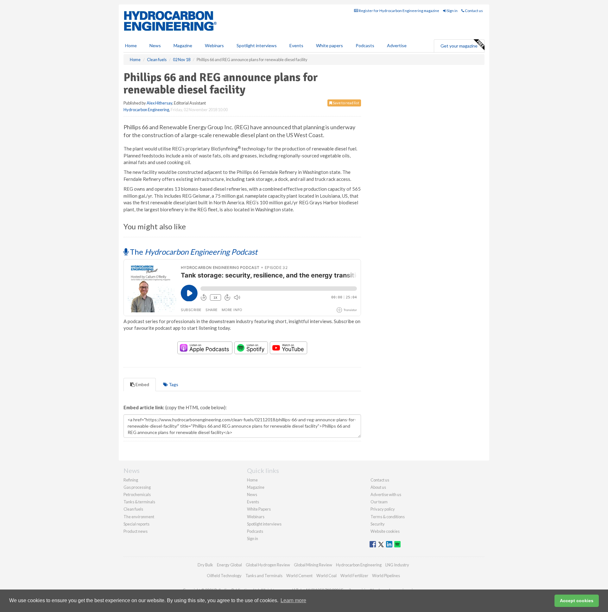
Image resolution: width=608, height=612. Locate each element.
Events (296, 45)
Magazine (183, 45)
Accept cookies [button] (576, 600)
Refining (131, 479)
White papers (329, 45)
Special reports (136, 523)
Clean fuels (133, 509)
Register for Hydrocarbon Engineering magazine (398, 11)
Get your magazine (459, 45)
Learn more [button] (293, 600)
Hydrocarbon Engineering (146, 109)
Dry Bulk (205, 564)
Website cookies (385, 531)
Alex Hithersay (159, 102)
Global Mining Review (313, 564)
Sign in (452, 11)
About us (378, 487)
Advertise (397, 45)
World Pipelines (386, 575)
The (192, 251)
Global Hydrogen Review (268, 564)
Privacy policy (382, 509)
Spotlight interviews (257, 45)
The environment (139, 516)
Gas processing (137, 487)
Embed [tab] (142, 384)
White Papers (259, 509)
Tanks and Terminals (263, 575)
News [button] (155, 45)
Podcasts (365, 45)
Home (131, 45)
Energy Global (229, 564)
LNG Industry (397, 564)
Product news (136, 531)
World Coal (326, 575)
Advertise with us (385, 494)
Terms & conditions (387, 516)
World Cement (299, 575)
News (252, 494)
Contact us (473, 11)
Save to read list (345, 102)
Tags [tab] (173, 384)
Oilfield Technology (224, 575)
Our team (379, 501)
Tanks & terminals (139, 501)
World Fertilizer (354, 575)
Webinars (214, 45)
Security (377, 523)
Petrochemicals (137, 494)
